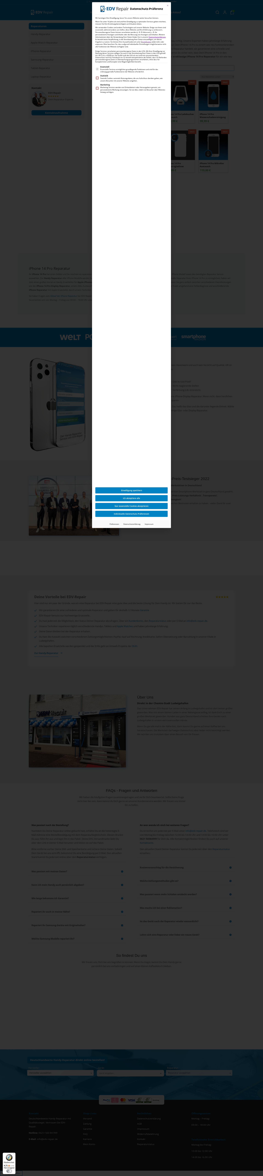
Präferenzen (114, 524)
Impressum (149, 524)
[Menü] (13, 1154)
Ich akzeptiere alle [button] (131, 498)
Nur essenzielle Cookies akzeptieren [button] (131, 506)
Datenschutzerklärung (157, 37)
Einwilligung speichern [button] (131, 490)
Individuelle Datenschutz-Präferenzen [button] (131, 514)
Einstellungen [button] (146, 42)
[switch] (9, 1171)
